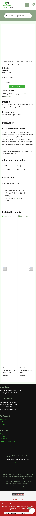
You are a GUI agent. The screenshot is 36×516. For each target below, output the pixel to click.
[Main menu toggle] (27, 5)
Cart (1, 422)
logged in (17, 198)
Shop (1, 434)
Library (2, 436)
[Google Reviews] (20, 462)
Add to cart (17, 87)
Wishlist (2, 424)
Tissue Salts (10, 61)
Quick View (9, 364)
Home (4, 61)
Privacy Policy (4, 439)
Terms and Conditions (7, 441)
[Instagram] (15, 462)
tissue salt (8, 96)
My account (4, 419)
